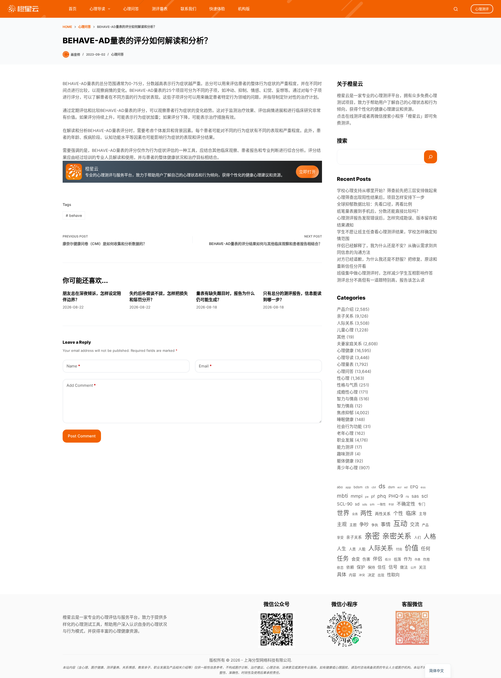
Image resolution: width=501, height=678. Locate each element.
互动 (400, 523)
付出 (399, 549)
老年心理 (345, 433)
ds (382, 486)
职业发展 (345, 440)
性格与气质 (347, 385)
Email (205, 366)
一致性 (381, 504)
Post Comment (82, 435)
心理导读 (97, 8)
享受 (340, 537)
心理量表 (345, 364)
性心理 (343, 378)
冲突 (362, 575)
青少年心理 (347, 467)
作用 (426, 559)
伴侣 (377, 559)
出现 (381, 575)
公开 (413, 567)
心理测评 (482, 9)
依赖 (350, 567)
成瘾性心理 (347, 392)
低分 (388, 559)
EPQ (414, 486)
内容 (352, 575)
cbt (374, 487)
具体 (341, 574)
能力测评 (345, 447)
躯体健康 (345, 460)
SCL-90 (344, 504)
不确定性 (406, 504)
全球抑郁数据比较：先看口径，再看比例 (374, 204)
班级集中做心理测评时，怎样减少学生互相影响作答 (385, 273)
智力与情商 (347, 398)
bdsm (358, 487)
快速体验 (217, 8)
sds (364, 504)
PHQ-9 (396, 496)
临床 (411, 513)
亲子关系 (345, 316)
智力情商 (345, 405)
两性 (366, 513)
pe (366, 496)
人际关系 (345, 323)
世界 (343, 513)
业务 (355, 514)
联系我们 (188, 8)
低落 (397, 559)
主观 (342, 524)
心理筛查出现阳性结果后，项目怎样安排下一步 (381, 197)
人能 (362, 549)
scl (424, 496)
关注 (422, 567)
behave (74, 215)
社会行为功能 (349, 426)
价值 (411, 548)
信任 (382, 567)
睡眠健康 (345, 419)
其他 (341, 337)
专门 (421, 504)
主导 (423, 514)
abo (340, 487)
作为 (408, 559)
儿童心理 (345, 329)
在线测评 (353, 116)
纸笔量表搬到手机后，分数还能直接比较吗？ (378, 211)
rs (407, 496)
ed (406, 487)
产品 (425, 525)
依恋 (340, 567)
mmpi (356, 496)
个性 (398, 513)
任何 (425, 548)
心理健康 (345, 350)
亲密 (372, 535)
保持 (371, 567)
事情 (386, 524)
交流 (414, 524)
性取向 (393, 574)
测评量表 (160, 8)
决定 (371, 575)
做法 (404, 567)
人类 (352, 549)
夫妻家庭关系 (349, 343)
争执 (374, 525)
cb (367, 487)
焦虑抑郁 (345, 412)
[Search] (456, 9)
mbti (342, 495)
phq (381, 496)
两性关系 (383, 514)
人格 (430, 536)
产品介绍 (345, 309)
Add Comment (81, 385)
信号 (393, 567)
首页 (72, 8)
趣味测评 (345, 453)
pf (373, 496)
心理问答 (131, 8)
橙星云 (414, 116)
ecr (399, 487)
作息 (417, 559)
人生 (341, 548)
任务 (343, 558)
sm (372, 504)
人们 (417, 537)
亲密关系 (396, 536)
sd (357, 504)
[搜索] (430, 156)
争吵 (364, 524)
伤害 (366, 559)
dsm (391, 487)
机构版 (244, 8)
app (348, 487)
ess (423, 487)
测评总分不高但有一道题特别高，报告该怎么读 (381, 280)
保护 (361, 567)
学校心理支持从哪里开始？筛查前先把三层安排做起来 (387, 190)
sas (415, 496)
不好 (391, 504)
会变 (355, 559)
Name (73, 366)
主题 (353, 525)
